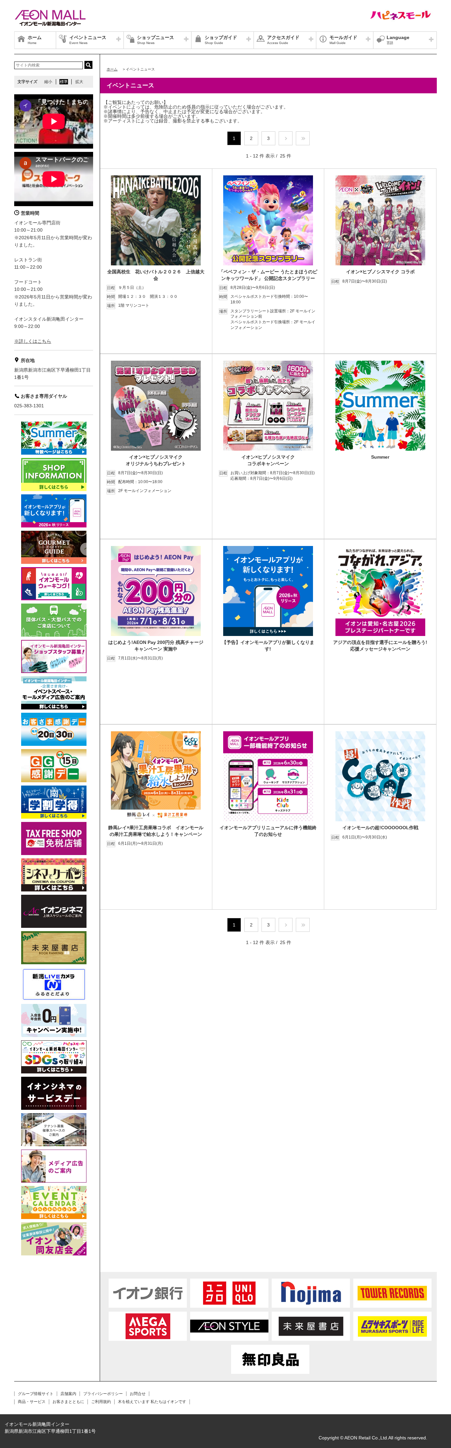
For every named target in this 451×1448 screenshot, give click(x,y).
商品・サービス (32, 1401)
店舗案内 (68, 1393)
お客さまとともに (68, 1401)
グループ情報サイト (35, 1393)
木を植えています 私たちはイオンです (152, 1401)
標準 (64, 81)
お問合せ (138, 1393)
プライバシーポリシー (103, 1393)
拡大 (79, 81)
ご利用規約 (101, 1401)
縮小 (48, 81)
